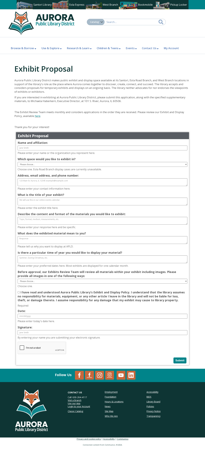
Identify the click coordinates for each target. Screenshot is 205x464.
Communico (122, 438)
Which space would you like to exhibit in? (47, 159)
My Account (171, 48)
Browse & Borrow (23, 48)
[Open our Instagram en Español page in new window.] (109, 375)
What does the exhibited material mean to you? (52, 233)
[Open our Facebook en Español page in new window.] (89, 375)
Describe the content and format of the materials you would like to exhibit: (72, 214)
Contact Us (149, 48)
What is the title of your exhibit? (41, 195)
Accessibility (109, 438)
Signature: (25, 327)
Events (130, 48)
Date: (22, 311)
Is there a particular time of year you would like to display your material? (70, 252)
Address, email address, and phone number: (48, 175)
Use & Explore (50, 48)
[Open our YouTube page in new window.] (121, 375)
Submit (179, 360)
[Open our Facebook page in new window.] (79, 375)
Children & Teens (108, 48)
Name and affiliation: (33, 143)
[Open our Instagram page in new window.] (99, 375)
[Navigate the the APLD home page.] (41, 23)
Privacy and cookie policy (89, 438)
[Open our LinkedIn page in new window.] (131, 375)
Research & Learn (78, 48)
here (37, 116)
